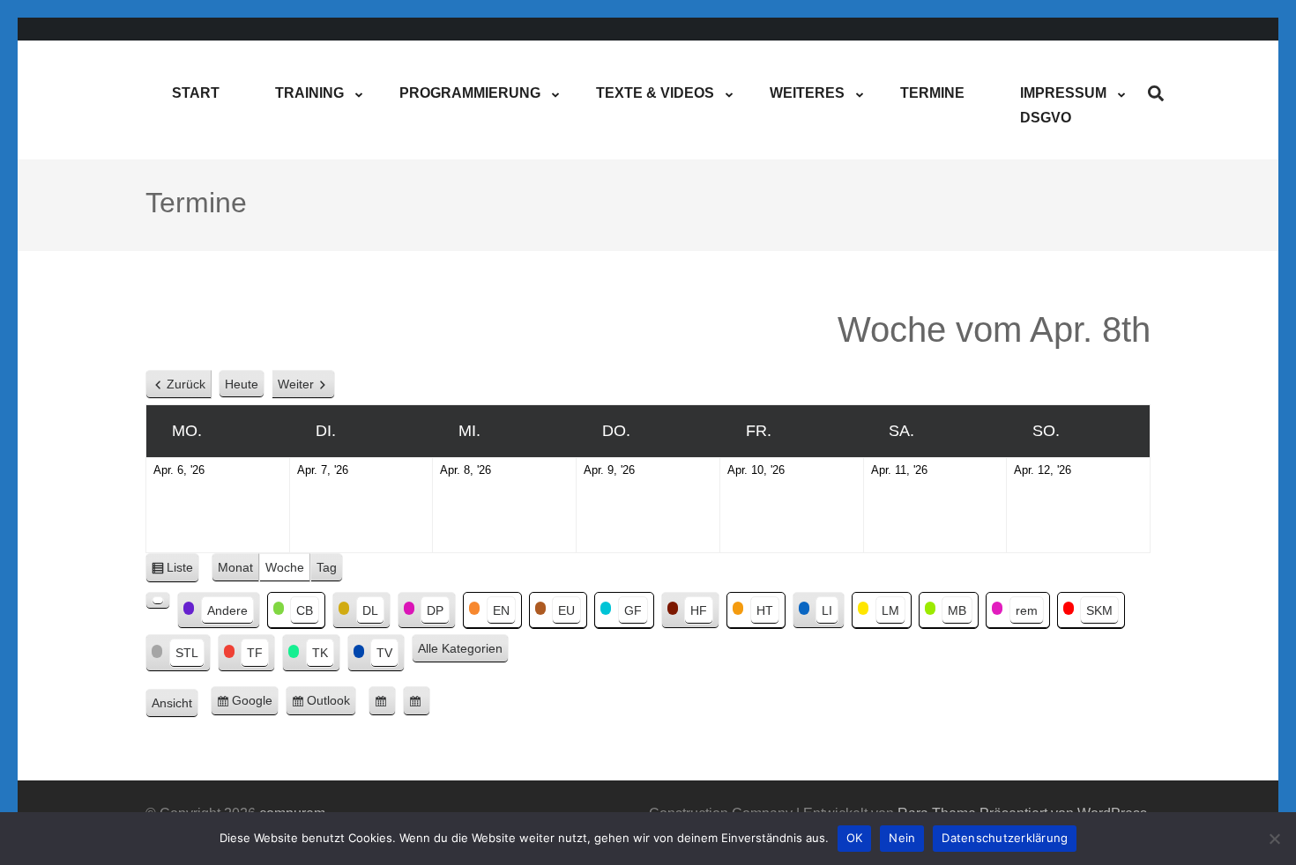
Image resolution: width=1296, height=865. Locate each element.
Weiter (296, 384)
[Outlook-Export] (416, 701)
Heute (241, 384)
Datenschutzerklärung (1005, 838)
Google (255, 704)
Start (196, 92)
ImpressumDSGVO (1063, 105)
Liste (183, 571)
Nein (902, 838)
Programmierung (469, 92)
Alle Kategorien (460, 648)
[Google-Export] (382, 701)
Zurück (186, 384)
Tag (327, 567)
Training (309, 92)
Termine (932, 92)
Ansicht (175, 705)
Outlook (331, 704)
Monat (235, 567)
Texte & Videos (655, 92)
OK (854, 838)
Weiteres (807, 92)
